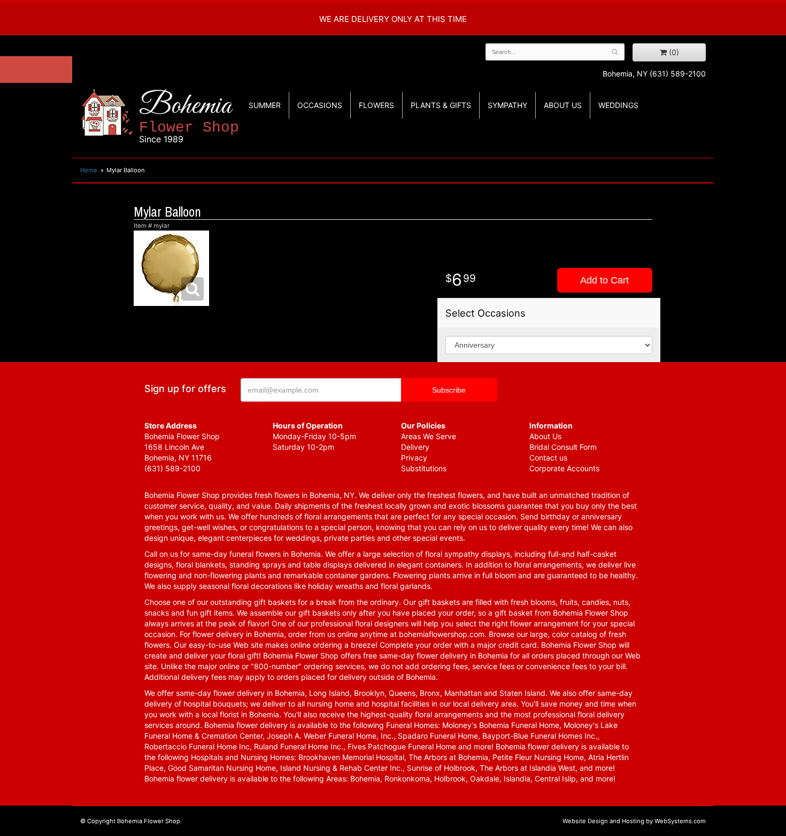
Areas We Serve (428, 436)
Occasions (319, 105)
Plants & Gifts (441, 105)
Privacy (414, 457)
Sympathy (507, 105)
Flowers (376, 105)
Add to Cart (604, 280)
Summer (265, 105)
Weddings (618, 105)
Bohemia (189, 117)
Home (88, 170)
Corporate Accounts (564, 468)
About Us (545, 436)
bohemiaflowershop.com (441, 634)
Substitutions (423, 468)
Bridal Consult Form (563, 446)
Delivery (415, 446)
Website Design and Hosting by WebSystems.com (634, 821)
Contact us (548, 457)
